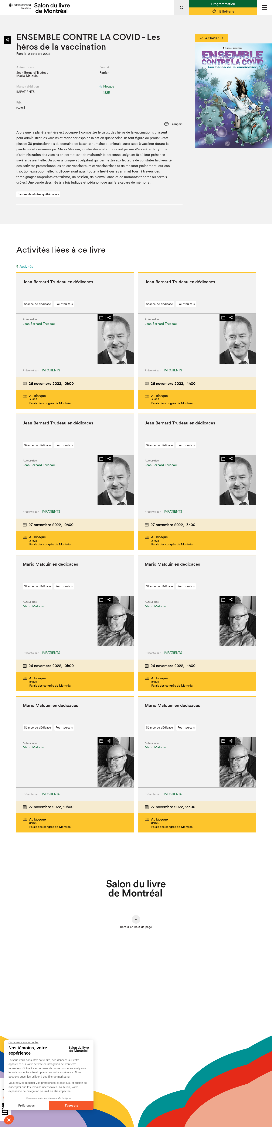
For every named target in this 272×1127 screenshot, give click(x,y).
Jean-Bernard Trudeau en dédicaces (58, 281)
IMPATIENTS (25, 92)
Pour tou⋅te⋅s (64, 304)
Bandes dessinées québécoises (38, 194)
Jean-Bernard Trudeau (32, 72)
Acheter (212, 38)
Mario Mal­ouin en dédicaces (50, 564)
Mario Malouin (27, 76)
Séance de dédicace (37, 304)
